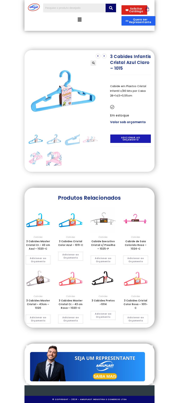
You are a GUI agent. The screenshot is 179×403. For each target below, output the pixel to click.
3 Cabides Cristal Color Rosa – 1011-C (136, 304)
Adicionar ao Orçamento (130, 138)
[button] (79, 20)
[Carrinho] (147, 8)
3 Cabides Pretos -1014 (103, 302)
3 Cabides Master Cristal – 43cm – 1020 (38, 304)
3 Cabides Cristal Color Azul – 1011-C (70, 243)
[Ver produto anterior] (98, 56)
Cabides (38, 237)
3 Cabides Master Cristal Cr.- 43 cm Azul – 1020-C (38, 245)
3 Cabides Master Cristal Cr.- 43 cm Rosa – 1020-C (71, 304)
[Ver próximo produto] (104, 56)
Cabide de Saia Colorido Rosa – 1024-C (135, 245)
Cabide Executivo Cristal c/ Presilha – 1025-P (103, 245)
